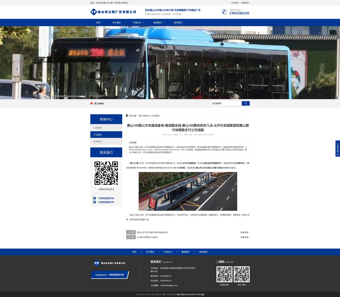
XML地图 (200, 294)
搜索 (246, 103)
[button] (168, 96)
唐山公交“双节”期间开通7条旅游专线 (152, 232)
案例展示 (157, 22)
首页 (98, 22)
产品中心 (137, 22)
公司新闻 (98, 127)
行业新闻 (98, 134)
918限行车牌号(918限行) (147, 237)
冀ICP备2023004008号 (186, 294)
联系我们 (245, 2)
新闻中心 (147, 115)
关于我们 (235, 2)
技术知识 (98, 141)
